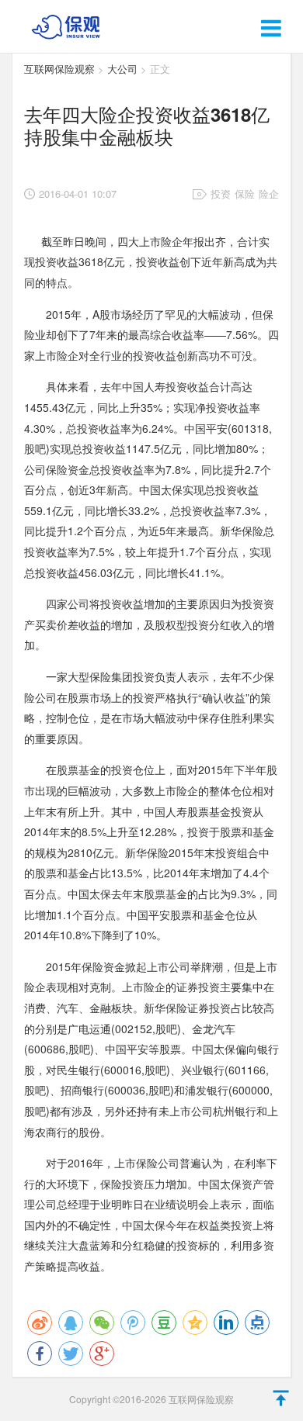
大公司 (122, 68)
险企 (269, 193)
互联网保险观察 (59, 68)
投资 (221, 193)
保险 (245, 193)
